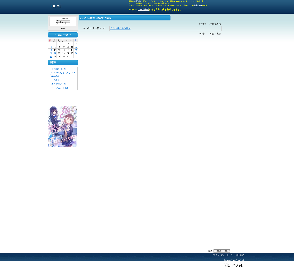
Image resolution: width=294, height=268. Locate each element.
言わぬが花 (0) (58, 68)
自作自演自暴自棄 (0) (120, 28)
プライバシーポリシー (224, 255)
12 (76, 46)
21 (55, 53)
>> (70, 35)
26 (76, 53)
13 (51, 50)
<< (56, 35)
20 (51, 53)
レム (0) (55, 79)
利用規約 (240, 255)
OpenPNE (239, 260)
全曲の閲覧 (198, 5)
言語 (210, 251)
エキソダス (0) (58, 83)
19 (76, 50)
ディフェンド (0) (59, 88)
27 (51, 56)
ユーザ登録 (143, 9)
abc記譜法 (137, 1)
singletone (56, 7)
